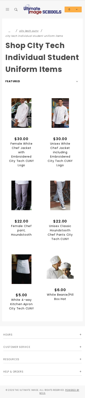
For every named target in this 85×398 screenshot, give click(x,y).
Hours (8, 334)
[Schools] (42, 9)
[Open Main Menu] (7, 9)
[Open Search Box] (16, 9)
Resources (11, 359)
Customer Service (16, 347)
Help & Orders (13, 371)
